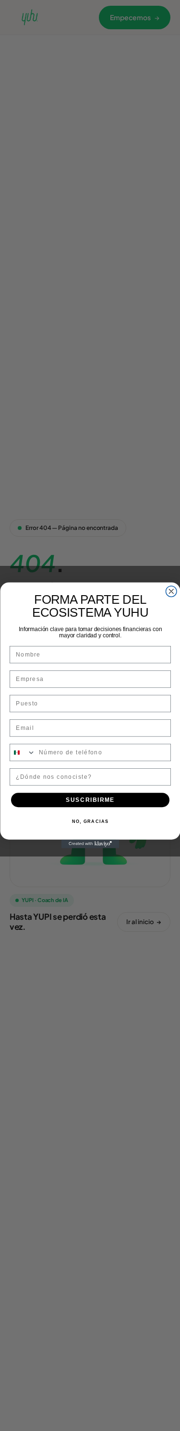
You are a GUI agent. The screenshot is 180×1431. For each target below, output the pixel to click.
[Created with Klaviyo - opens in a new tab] (90, 844)
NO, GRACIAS (90, 822)
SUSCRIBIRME (90, 800)
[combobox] (22, 753)
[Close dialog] (171, 591)
